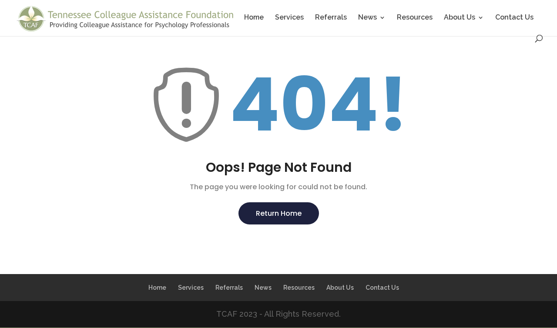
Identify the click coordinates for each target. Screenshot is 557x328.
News (367, 17)
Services (289, 17)
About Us (459, 17)
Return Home (279, 213)
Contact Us (514, 17)
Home (254, 17)
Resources (415, 17)
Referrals (331, 17)
